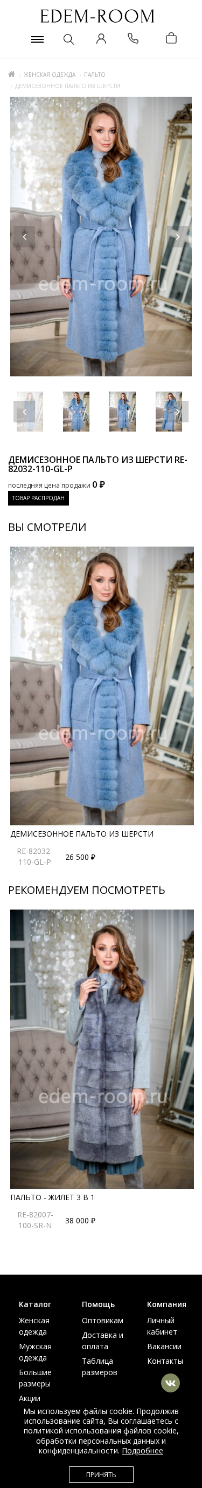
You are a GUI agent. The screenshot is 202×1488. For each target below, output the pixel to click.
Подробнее (142, 1450)
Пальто (95, 74)
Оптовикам (102, 1320)
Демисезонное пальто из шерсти (82, 834)
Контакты (165, 1361)
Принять (101, 1474)
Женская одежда (49, 74)
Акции (29, 1398)
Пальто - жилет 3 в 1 (52, 1197)
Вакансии (164, 1346)
